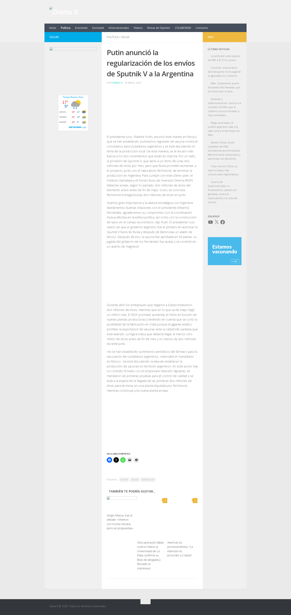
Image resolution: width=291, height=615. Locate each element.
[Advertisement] (152, 110)
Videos (138, 28)
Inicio (52, 28)
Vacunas (134, 479)
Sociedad (98, 28)
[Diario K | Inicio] (64, 12)
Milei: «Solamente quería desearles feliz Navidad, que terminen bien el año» (224, 87)
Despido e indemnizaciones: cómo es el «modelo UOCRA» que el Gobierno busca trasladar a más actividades (224, 107)
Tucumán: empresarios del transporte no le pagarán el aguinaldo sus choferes (224, 71)
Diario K (117, 82)
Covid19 (124, 479)
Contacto (202, 28)
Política (65, 28)
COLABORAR (183, 28)
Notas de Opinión (158, 28)
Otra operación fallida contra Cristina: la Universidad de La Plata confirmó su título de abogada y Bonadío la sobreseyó (150, 555)
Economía (81, 28)
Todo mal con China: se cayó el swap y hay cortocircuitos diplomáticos (223, 170)
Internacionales (119, 28)
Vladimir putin (148, 479)
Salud (125, 37)
